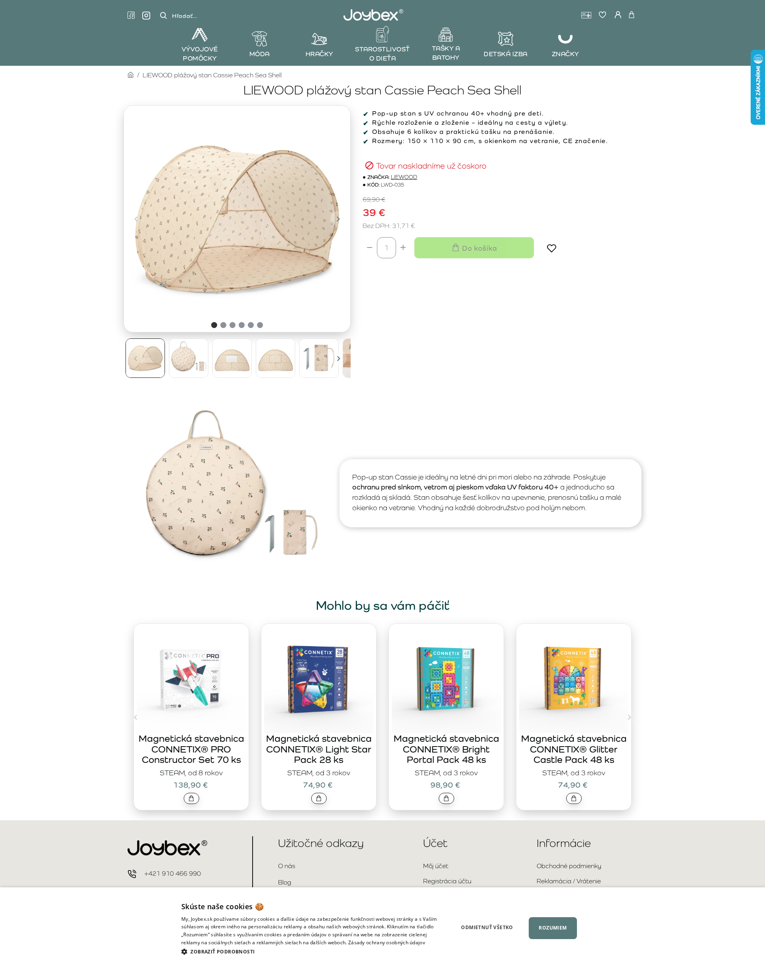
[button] (136, 219)
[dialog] (382, 928)
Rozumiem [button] (553, 927)
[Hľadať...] (163, 15)
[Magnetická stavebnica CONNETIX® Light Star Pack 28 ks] (318, 678)
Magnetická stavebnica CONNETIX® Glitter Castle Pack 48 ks (574, 749)
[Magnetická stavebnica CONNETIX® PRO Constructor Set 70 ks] (191, 678)
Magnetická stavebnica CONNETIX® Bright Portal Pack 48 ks (446, 749)
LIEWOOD (404, 177)
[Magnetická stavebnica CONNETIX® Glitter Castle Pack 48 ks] (573, 678)
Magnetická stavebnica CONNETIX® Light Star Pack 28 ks (319, 749)
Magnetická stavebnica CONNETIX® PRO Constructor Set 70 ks (191, 749)
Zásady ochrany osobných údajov (386, 942)
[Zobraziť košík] (631, 15)
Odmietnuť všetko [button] (487, 927)
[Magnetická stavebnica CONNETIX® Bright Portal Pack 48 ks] (446, 678)
